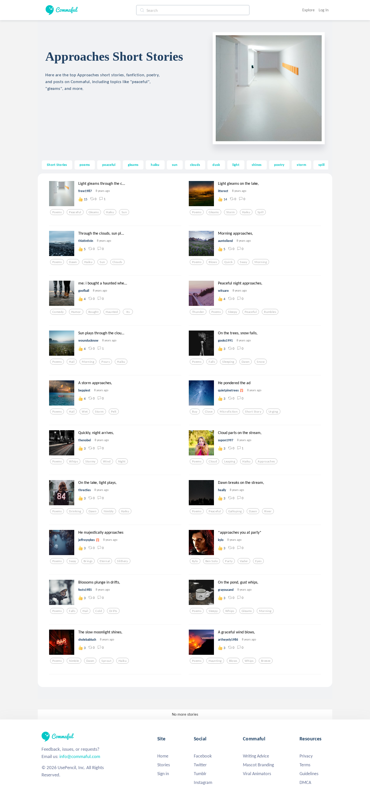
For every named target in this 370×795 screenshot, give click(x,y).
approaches (266, 461)
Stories (163, 765)
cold (98, 611)
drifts (113, 611)
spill (321, 164)
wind (107, 461)
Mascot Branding (258, 765)
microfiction (229, 411)
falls (212, 362)
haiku (155, 164)
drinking (75, 511)
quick (228, 262)
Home (162, 756)
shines (257, 164)
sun (175, 164)
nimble (74, 661)
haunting (215, 661)
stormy (90, 461)
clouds (195, 164)
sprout (106, 661)
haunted (112, 312)
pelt (114, 411)
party (229, 561)
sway (243, 262)
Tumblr (200, 773)
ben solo (211, 561)
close (208, 411)
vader (244, 561)
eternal (105, 561)
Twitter (200, 765)
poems (85, 164)
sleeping (228, 362)
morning (260, 262)
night (122, 461)
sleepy (232, 312)
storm (301, 164)
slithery (122, 561)
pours (105, 362)
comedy (58, 312)
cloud (213, 461)
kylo (195, 561)
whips (73, 461)
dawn (73, 262)
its (128, 312)
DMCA (305, 782)
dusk (216, 164)
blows (213, 262)
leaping (229, 461)
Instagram (203, 782)
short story (253, 411)
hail (72, 362)
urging (273, 411)
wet (85, 411)
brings (88, 561)
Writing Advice (256, 756)
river (268, 511)
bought (93, 312)
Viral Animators (257, 773)
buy (194, 411)
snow (261, 362)
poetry (279, 164)
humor (76, 312)
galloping (235, 511)
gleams (133, 164)
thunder (198, 312)
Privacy (306, 756)
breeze (266, 661)
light (235, 164)
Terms (305, 765)
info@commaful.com (79, 756)
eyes (258, 561)
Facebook (203, 756)
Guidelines (309, 773)
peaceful (108, 164)
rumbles (270, 312)
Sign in (163, 773)
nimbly (109, 511)
